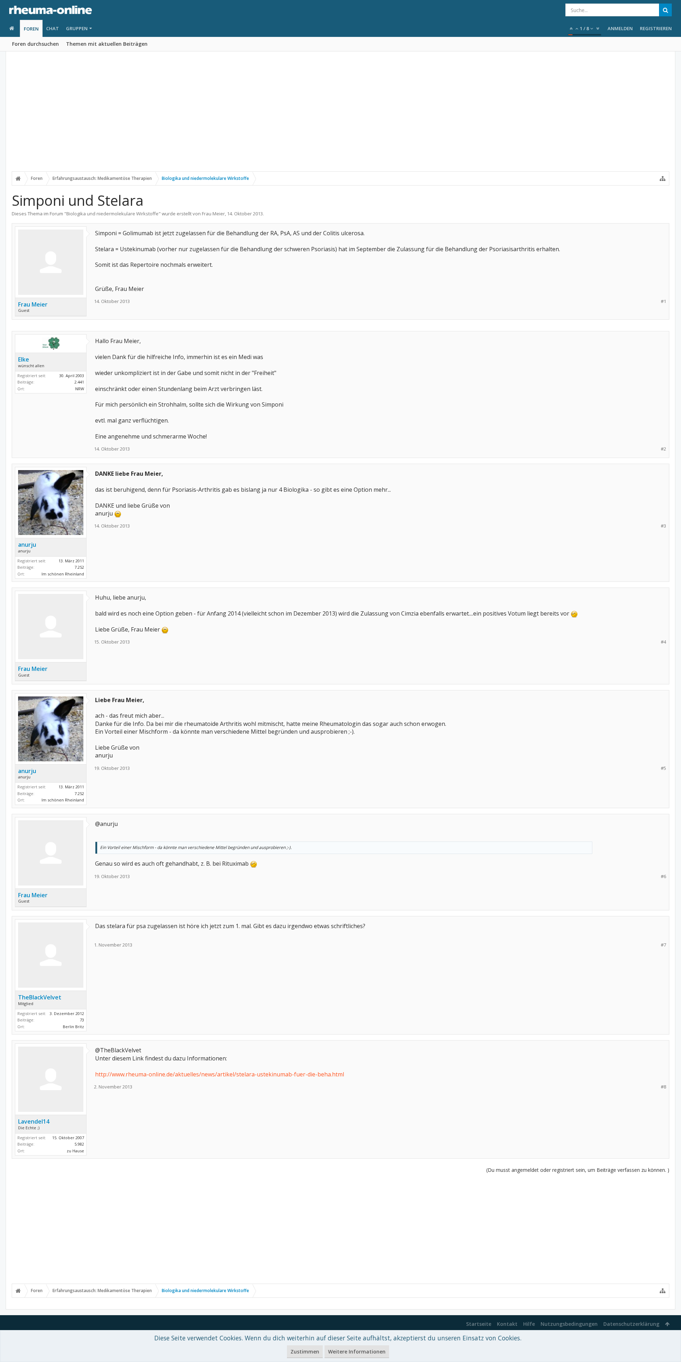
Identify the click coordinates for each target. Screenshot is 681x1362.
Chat (52, 28)
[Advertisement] (340, 116)
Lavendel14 (33, 1121)
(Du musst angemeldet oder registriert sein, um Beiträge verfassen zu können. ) (577, 1170)
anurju (27, 544)
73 (82, 1019)
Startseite (478, 1323)
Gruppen (77, 28)
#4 (663, 642)
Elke (23, 359)
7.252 (79, 567)
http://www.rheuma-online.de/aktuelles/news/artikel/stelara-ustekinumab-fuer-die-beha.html (219, 1074)
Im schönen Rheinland (62, 574)
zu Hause (75, 1150)
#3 (663, 526)
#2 (663, 449)
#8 (663, 1087)
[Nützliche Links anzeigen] (662, 178)
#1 (663, 301)
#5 (663, 768)
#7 (663, 945)
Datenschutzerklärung (631, 1323)
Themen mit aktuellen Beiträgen (107, 43)
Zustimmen (304, 1351)
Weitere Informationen (357, 1351)
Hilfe (529, 1323)
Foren (31, 29)
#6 (663, 876)
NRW (79, 388)
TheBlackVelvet (39, 997)
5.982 (79, 1144)
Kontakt (507, 1323)
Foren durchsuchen (35, 43)
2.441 (79, 382)
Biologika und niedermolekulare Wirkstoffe (112, 213)
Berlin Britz (73, 1026)
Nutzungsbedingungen (569, 1323)
